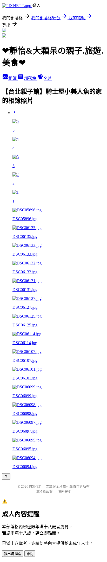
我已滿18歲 (12, 554)
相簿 (13, 78)
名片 (48, 78)
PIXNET (35, 486)
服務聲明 (64, 492)
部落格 (30, 78)
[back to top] (6, 476)
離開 (29, 554)
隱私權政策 (44, 492)
